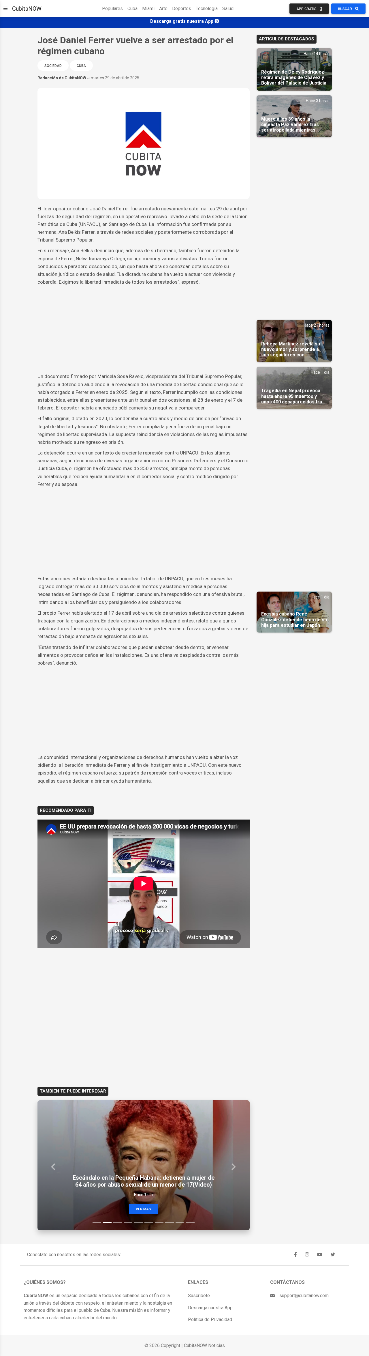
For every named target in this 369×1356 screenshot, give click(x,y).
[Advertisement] (143, 329)
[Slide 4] (128, 1222)
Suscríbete (199, 1295)
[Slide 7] (159, 1222)
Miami (148, 8)
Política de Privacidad (210, 1319)
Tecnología (207, 8)
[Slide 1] (97, 1222)
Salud (228, 8)
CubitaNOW (27, 8)
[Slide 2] (107, 1222)
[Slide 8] (169, 1222)
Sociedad (53, 66)
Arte (163, 8)
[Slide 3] (117, 1222)
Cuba (132, 8)
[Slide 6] (148, 1222)
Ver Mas (143, 1209)
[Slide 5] (138, 1222)
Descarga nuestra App (210, 1307)
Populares (112, 8)
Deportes (181, 8)
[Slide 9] (180, 1222)
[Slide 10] (190, 1222)
